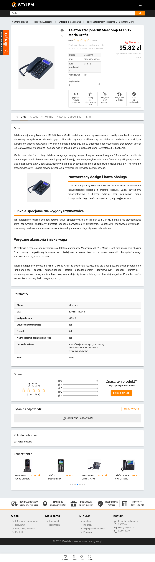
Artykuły (87, 521)
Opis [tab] (23, 117)
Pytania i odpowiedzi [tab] (69, 117)
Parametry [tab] (36, 117)
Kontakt (19, 532)
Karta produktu (24, 441)
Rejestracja (54, 524)
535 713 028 (124, 531)
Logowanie (54, 521)
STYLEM (26, 5)
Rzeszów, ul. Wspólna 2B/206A (128, 523)
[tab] (17, 116)
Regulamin (20, 524)
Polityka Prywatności (25, 528)
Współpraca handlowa (94, 528)
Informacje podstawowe (26, 521)
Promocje (87, 532)
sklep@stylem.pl (126, 527)
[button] (70, 484)
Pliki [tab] (88, 117)
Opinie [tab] (49, 117)
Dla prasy (87, 524)
